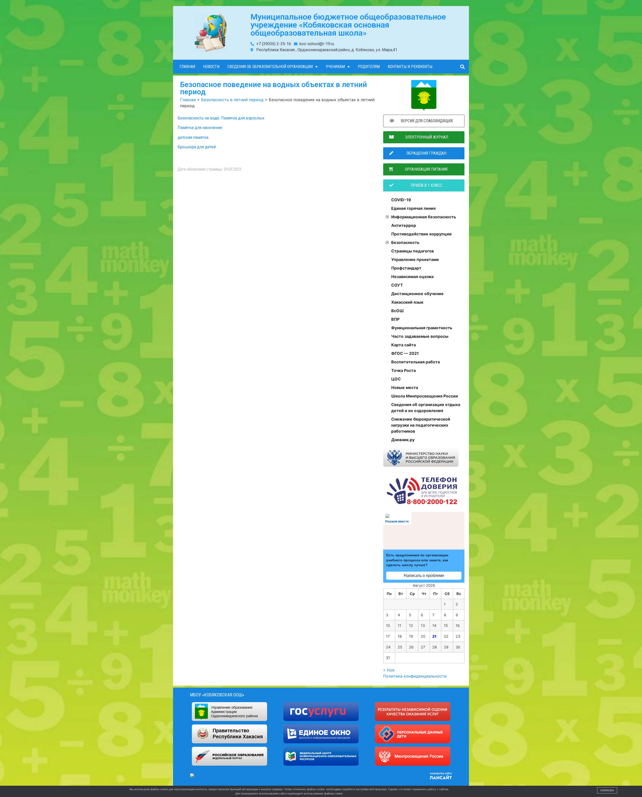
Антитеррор (403, 225)
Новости (211, 66)
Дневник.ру (403, 439)
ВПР (395, 319)
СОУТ (397, 285)
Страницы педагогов (412, 250)
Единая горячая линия (413, 208)
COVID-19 (401, 199)
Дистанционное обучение (417, 293)
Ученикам (335, 66)
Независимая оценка (412, 276)
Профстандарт (406, 268)
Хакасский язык (407, 302)
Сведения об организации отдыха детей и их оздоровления (425, 407)
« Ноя (388, 670)
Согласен (607, 790)
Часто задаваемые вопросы (419, 336)
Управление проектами (415, 259)
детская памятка (193, 137)
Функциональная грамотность (421, 327)
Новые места (404, 387)
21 (434, 636)
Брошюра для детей (197, 147)
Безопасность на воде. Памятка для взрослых (221, 118)
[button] (462, 66)
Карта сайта (403, 344)
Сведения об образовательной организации (270, 66)
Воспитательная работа (415, 361)
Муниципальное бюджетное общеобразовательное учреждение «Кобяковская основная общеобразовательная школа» (348, 25)
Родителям (369, 66)
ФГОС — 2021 (405, 353)
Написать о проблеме (424, 575)
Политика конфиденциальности (415, 676)
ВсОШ (397, 310)
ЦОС (396, 378)
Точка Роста (403, 370)
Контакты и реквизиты (410, 66)
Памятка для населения (200, 127)
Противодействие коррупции (421, 233)
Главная (187, 66)
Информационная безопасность (423, 216)
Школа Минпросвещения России (424, 395)
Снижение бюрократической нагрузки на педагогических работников (420, 425)
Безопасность (405, 242)
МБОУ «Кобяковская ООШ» (217, 694)
